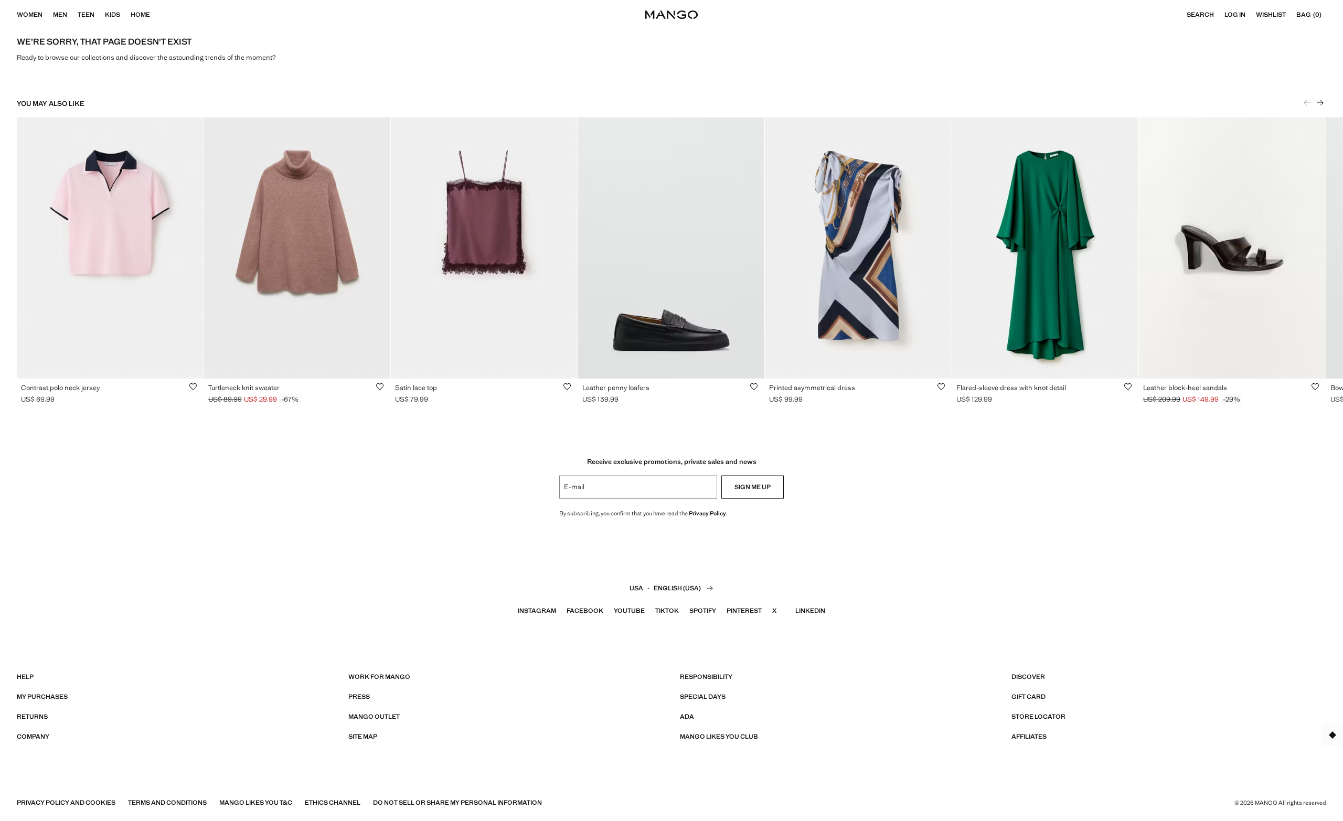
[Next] (1320, 102)
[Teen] (99, 14)
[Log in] (1250, 14)
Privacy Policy (707, 513)
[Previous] (1307, 102)
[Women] (47, 14)
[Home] (155, 14)
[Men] (72, 14)
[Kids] (125, 14)
